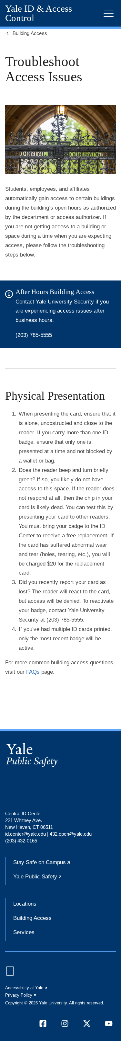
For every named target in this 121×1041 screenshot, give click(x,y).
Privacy (21, 995)
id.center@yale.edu (25, 834)
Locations (24, 904)
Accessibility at (26, 987)
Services (24, 932)
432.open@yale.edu (71, 834)
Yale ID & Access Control (38, 13)
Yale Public (57, 879)
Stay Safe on (61, 865)
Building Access (32, 918)
